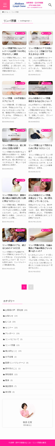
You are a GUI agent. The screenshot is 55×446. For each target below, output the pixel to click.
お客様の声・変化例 (16, 310)
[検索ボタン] (50, 5)
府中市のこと (12, 368)
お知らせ (11, 316)
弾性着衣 (11, 374)
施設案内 (10, 386)
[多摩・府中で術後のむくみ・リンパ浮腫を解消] (27, 5)
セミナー (11, 327)
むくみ (10, 322)
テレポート (12, 333)
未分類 (10, 392)
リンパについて (13, 339)
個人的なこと (13, 351)
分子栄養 (10, 357)
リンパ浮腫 (12, 345)
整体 (9, 380)
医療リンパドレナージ (16, 363)
